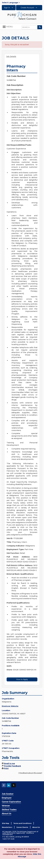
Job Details (11, 56)
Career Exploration (11, 802)
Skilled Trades (9, 809)
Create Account (28, 8)
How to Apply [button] (22, 679)
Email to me (9, 763)
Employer (7, 798)
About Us (6, 813)
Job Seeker (8, 794)
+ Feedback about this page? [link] (30, 773)
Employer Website (10, 706)
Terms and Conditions (22, 823)
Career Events (22, 827)
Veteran (6, 805)
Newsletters (7, 827)
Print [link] (6, 768)
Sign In (7, 8)
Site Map (5, 823)
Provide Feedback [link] (12, 766)
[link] (22, 15)
